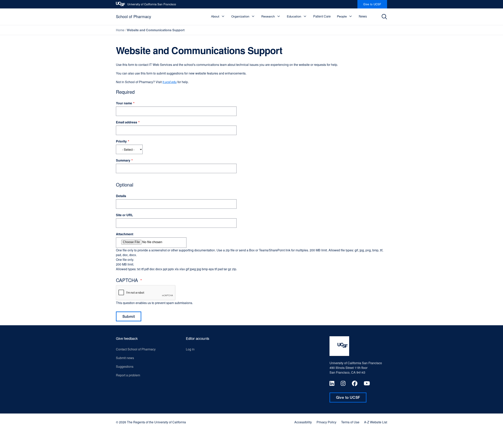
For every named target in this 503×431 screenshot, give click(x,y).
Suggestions (124, 366)
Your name (124, 103)
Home (120, 30)
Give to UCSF (375, 5)
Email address (126, 122)
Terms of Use (350, 422)
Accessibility (303, 422)
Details (121, 196)
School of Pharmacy (133, 16)
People (342, 16)
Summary (123, 160)
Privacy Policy (326, 422)
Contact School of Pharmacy (136, 349)
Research (268, 16)
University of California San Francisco (151, 5)
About (215, 16)
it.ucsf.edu (169, 82)
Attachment (124, 234)
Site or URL (124, 215)
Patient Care (322, 16)
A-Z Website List (375, 422)
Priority (121, 141)
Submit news (125, 358)
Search (385, 16)
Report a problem (128, 375)
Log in (190, 349)
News (363, 16)
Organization (240, 16)
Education (294, 16)
